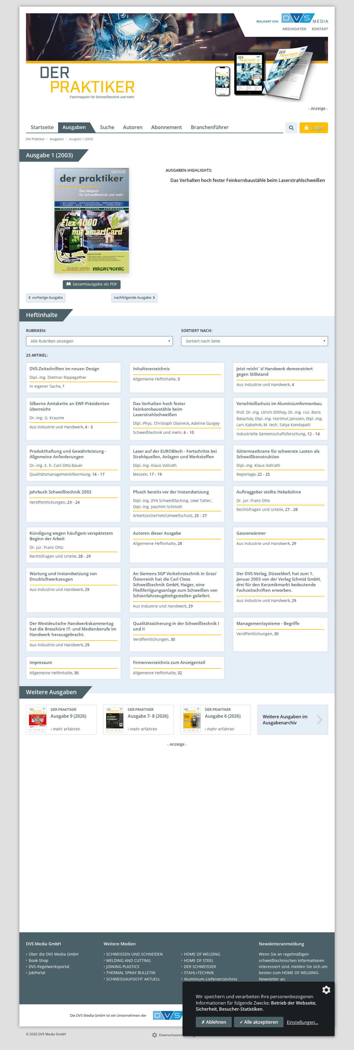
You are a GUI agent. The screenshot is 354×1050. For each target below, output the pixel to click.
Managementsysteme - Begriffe (268, 623)
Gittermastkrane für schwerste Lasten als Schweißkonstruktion (277, 453)
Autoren (132, 127)
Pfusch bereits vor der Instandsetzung (171, 492)
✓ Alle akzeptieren (259, 1022)
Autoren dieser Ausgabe (157, 533)
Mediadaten (294, 28)
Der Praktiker (35, 139)
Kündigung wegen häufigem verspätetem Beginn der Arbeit (71, 535)
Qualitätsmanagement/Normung (60, 474)
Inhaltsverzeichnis (151, 368)
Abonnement (166, 127)
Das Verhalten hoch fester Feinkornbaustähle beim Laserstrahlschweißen (247, 180)
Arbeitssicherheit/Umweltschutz (162, 515)
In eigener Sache (45, 386)
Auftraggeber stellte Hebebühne (268, 492)
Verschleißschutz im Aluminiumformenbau (279, 403)
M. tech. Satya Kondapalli (287, 424)
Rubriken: (36, 330)
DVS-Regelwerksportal (49, 966)
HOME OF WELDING (202, 954)
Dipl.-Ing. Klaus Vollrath (155, 465)
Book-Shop (38, 960)
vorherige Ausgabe (46, 297)
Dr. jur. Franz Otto (253, 500)
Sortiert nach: (196, 330)
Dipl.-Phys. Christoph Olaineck (161, 423)
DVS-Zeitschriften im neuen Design (64, 368)
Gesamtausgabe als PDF (94, 284)
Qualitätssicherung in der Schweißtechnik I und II (176, 626)
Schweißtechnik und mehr (157, 432)
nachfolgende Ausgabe (133, 297)
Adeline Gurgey (205, 423)
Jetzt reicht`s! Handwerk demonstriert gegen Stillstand (274, 371)
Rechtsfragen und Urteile (259, 509)
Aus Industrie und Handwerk (263, 384)
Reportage (246, 474)
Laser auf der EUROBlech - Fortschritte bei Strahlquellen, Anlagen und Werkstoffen (175, 453)
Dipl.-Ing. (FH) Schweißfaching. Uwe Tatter (172, 500)
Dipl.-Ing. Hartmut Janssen (279, 418)
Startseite (42, 127)
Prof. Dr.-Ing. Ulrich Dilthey (261, 412)
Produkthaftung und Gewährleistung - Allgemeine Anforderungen (68, 453)
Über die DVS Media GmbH (54, 954)
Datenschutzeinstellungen (179, 1035)
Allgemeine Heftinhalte (154, 379)
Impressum (41, 662)
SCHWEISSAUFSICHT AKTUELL (133, 979)
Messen (140, 474)
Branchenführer (210, 127)
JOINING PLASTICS (122, 966)
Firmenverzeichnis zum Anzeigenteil (169, 662)
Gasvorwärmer (251, 533)
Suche (107, 127)
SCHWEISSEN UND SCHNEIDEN (134, 954)
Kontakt (320, 28)
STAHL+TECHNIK (199, 972)
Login (316, 127)
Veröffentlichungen (47, 502)
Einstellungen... (302, 1022)
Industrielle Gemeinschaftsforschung (270, 433)
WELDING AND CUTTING (128, 960)
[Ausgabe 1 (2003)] (91, 222)
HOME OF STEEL (199, 960)
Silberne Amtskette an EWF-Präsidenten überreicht (70, 406)
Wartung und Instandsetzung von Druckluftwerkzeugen (63, 576)
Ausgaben (74, 127)
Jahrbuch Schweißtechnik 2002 (61, 492)
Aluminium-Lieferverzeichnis (210, 979)
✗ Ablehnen (213, 1022)
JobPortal (37, 972)
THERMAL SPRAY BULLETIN (130, 972)
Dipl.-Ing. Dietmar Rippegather (58, 377)
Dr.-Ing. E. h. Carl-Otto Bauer (56, 465)
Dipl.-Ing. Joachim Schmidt (157, 506)
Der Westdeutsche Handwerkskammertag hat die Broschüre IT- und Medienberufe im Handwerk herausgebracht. (73, 629)
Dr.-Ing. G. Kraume (47, 417)
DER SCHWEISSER (200, 966)
